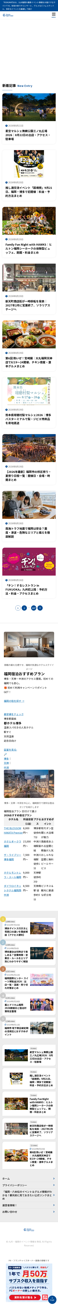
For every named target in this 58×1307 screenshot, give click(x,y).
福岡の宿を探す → (14, 701)
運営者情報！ (9, 1205)
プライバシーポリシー (14, 1185)
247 (34, 608)
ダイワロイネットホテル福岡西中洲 (12, 890)
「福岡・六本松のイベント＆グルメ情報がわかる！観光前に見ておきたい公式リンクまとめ (27, 1195)
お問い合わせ (9, 1212)
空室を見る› (10, 749)
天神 (6, 763)
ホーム (6, 1178)
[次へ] (40, 608)
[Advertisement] (29, 52)
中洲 (6, 767)
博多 (6, 758)
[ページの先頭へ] (52, 1300)
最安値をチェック (14, 714)
